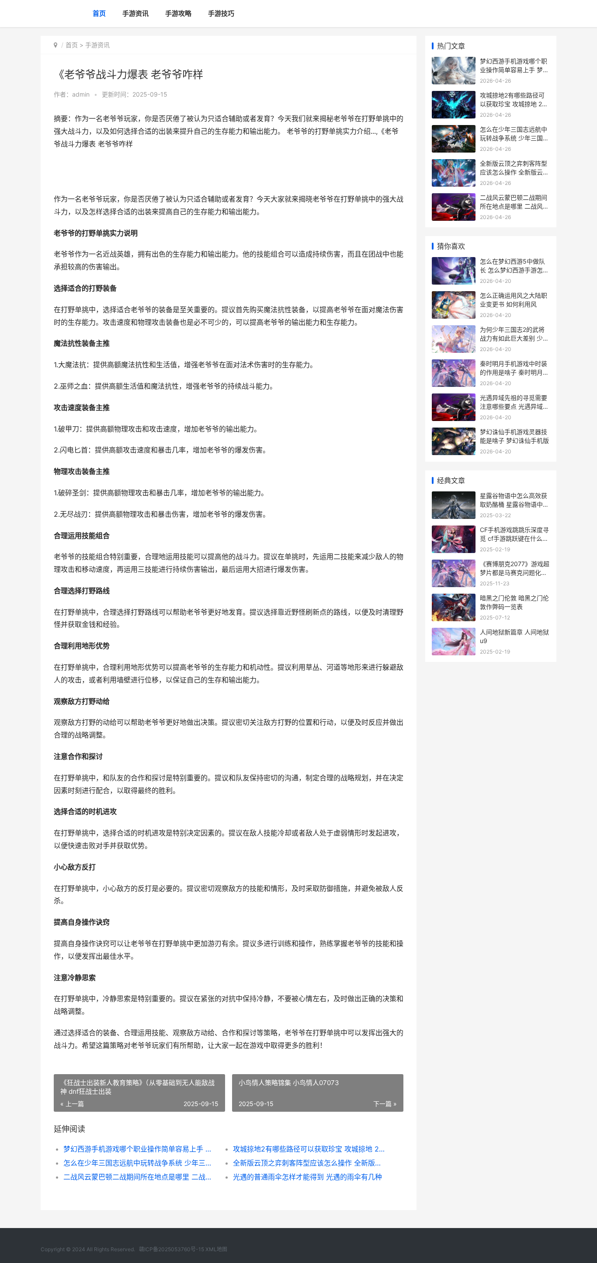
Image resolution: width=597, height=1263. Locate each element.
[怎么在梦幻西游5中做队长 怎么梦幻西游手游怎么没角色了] (454, 262)
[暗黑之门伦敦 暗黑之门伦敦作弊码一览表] (454, 599)
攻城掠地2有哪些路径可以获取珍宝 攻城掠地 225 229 (309, 1149)
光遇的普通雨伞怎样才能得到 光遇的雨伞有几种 (307, 1177)
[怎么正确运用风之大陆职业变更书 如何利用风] (454, 296)
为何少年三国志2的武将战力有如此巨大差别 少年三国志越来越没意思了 (514, 338)
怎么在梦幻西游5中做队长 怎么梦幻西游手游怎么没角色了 (514, 269)
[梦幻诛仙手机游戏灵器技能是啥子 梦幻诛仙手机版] (454, 433)
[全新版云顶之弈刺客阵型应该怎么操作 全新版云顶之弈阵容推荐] (454, 164)
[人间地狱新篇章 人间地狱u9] (454, 633)
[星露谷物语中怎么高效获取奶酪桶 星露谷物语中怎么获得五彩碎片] (454, 497)
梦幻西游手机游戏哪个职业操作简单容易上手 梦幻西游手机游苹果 (139, 1149)
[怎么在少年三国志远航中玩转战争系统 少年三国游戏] (454, 130)
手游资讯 (135, 13)
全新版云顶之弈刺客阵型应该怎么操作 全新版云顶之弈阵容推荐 (309, 1163)
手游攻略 (178, 13)
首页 (99, 13)
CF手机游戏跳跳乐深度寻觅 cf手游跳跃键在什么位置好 (514, 538)
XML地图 (216, 1249)
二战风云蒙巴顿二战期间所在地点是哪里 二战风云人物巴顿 (139, 1177)
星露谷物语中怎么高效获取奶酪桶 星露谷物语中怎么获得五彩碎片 (514, 504)
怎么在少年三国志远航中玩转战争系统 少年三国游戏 (139, 1163)
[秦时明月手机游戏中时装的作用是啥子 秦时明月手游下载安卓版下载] (454, 365)
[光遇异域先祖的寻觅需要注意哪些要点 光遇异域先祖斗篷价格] (454, 399)
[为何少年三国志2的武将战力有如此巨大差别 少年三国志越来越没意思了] (454, 330)
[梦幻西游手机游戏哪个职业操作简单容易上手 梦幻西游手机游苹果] (454, 62)
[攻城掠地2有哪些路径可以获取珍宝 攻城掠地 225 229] (454, 96)
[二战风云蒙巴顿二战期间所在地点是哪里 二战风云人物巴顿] (454, 198)
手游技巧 (221, 13)
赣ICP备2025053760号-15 (171, 1249)
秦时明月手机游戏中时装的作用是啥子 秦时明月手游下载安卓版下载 (514, 372)
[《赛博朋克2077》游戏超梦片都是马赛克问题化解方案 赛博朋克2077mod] (454, 565)
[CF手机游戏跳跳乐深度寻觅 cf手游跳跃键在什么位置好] (454, 531)
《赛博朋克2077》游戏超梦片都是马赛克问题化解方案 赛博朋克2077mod (514, 572)
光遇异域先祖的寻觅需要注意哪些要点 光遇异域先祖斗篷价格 (514, 406)
